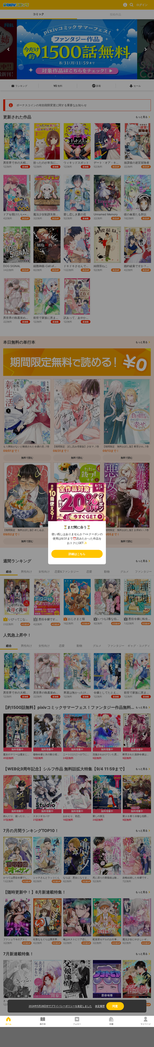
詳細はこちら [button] (77, 554)
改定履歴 (100, 1006)
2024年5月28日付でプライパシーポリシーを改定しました (60, 1006)
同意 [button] (115, 1006)
